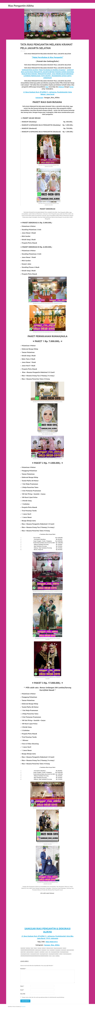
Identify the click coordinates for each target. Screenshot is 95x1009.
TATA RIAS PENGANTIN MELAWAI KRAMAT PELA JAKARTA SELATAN (34, 955)
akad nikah (23, 948)
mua (48, 950)
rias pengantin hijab (55, 951)
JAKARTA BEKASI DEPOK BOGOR (27, 950)
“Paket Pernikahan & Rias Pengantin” (47, 57)
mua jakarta (58, 950)
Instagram (39, 98)
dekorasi (44, 948)
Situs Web (22, 993)
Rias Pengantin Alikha (21, 5)
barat (32, 948)
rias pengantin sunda (34, 953)
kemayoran (44, 950)
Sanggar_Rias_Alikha (52, 945)
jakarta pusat (38, 950)
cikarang (39, 948)
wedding (57, 955)
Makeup (61, 87)
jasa (47, 87)
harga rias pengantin (58, 948)
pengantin (37, 951)
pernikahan (42, 951)
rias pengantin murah (25, 953)
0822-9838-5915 (52, 942)
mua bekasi (52, 950)
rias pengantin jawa (64, 951)
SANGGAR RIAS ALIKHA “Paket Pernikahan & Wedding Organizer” (44, 70)
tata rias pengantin (67, 953)
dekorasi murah (50, 948)
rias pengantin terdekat (53, 953)
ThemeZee (23, 1006)
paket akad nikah (70, 950)
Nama (22, 986)
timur (50, 955)
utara (53, 955)
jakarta (64, 948)
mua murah (63, 950)
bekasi (35, 948)
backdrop (28, 948)
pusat (46, 951)
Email (22, 990)
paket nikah (23, 951)
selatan (60, 953)
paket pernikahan (30, 951)
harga (71, 87)
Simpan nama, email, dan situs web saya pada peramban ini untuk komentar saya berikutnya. (43, 997)
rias (49, 951)
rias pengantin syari (44, 953)
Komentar (23, 968)
